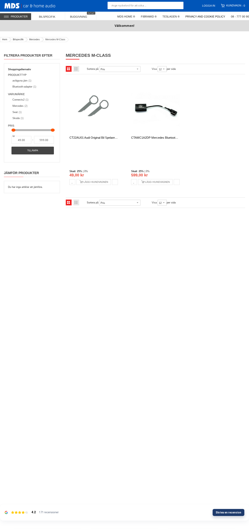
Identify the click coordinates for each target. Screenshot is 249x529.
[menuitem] (49, 16)
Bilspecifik (18, 39)
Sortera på (92, 68)
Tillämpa (32, 150)
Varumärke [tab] (16, 94)
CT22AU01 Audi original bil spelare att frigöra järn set (104, 137)
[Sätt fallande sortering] (143, 69)
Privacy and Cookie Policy (205, 16)
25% (79, 171)
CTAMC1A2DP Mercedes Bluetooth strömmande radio (166, 137)
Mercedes (34, 39)
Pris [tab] (11, 125)
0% (86, 171)
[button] (72, 182)
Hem (4, 39)
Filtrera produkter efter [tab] (28, 55)
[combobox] (145, 5)
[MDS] (34, 5)
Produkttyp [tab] (17, 75)
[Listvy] (76, 69)
